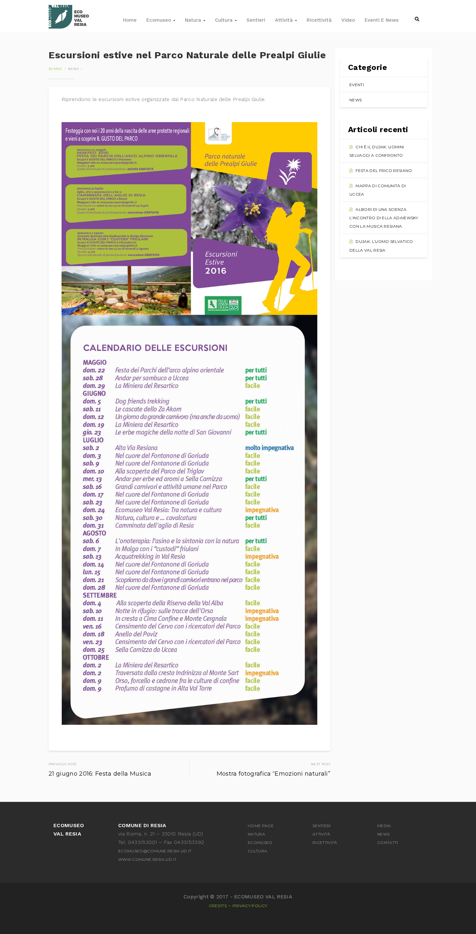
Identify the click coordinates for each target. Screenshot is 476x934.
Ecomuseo (159, 20)
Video (348, 20)
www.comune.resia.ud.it (147, 859)
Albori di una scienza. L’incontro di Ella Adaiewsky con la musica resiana (383, 218)
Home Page (261, 825)
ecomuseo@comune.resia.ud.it (155, 851)
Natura (194, 20)
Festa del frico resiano (384, 170)
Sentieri (255, 20)
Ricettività (319, 20)
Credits (218, 905)
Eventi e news (382, 20)
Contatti (387, 842)
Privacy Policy (249, 905)
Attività (284, 20)
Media (384, 825)
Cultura (224, 20)
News (73, 69)
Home (130, 20)
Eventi (356, 84)
